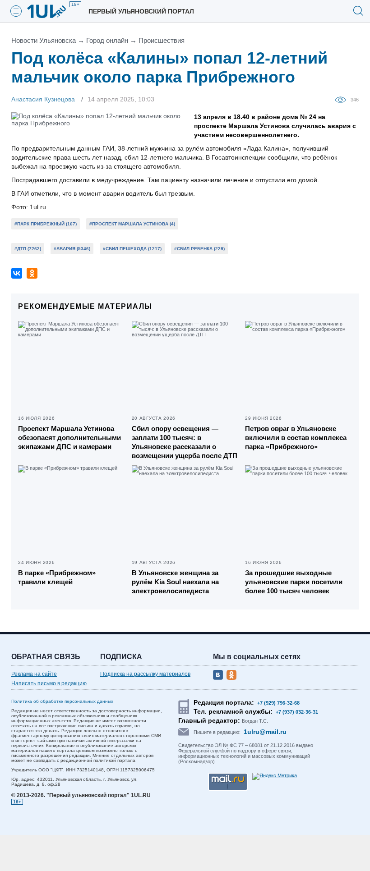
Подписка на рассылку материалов (145, 674)
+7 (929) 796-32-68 (278, 703)
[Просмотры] (343, 99)
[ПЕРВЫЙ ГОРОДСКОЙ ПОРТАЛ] (52, 11)
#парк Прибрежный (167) (45, 223)
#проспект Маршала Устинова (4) (132, 223)
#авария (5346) (72, 248)
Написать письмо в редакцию (49, 683)
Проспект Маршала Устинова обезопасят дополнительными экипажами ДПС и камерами (69, 437)
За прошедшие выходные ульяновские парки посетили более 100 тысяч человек (293, 582)
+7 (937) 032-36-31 (297, 712)
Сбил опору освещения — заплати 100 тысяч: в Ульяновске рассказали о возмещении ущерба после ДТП (184, 442)
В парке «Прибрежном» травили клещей (57, 577)
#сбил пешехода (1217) (132, 248)
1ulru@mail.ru (265, 731)
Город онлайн (107, 40)
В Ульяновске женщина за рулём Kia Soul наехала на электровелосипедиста (175, 582)
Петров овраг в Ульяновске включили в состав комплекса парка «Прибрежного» (296, 437)
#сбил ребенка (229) (199, 248)
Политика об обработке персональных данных (62, 701)
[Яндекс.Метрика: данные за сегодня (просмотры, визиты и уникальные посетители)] (274, 776)
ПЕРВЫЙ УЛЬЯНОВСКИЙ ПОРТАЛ (141, 11)
